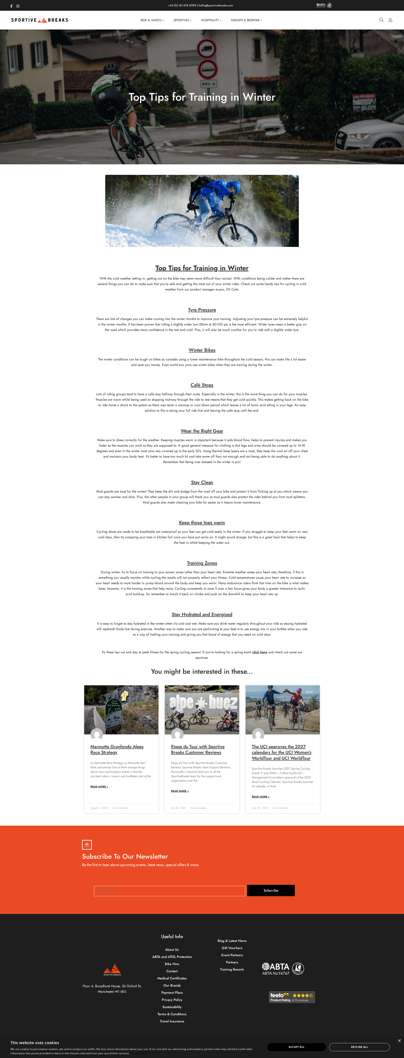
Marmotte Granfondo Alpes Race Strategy (117, 749)
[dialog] (202, 1047)
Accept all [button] (296, 1047)
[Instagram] (18, 5)
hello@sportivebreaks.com (216, 5)
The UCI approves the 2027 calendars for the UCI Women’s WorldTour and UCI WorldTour (281, 752)
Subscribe (271, 890)
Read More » (99, 787)
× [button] (399, 1040)
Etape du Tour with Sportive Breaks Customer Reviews (198, 749)
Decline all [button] (359, 1047)
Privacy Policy (138, 1053)
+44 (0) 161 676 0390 (182, 5)
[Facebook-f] (11, 5)
